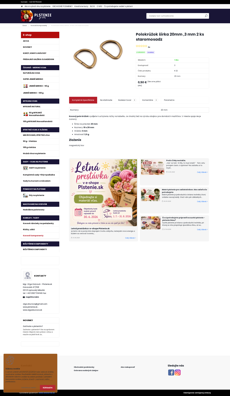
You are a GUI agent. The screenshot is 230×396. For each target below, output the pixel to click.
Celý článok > (130, 238)
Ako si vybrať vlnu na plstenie (37, 6)
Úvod (25, 25)
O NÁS (99, 6)
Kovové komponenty (39, 25)
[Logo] (37, 16)
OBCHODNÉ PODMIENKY (62, 6)
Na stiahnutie (106, 100)
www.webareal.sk (47, 393)
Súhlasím (47, 387)
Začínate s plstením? (33, 326)
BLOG (92, 6)
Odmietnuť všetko (28, 388)
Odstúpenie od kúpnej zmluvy (197, 393)
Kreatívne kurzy (81, 6)
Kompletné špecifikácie (83, 100)
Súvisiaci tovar (126, 100)
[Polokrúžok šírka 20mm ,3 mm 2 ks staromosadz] (98, 54)
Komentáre (149, 100)
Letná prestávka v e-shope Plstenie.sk (90, 228)
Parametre (169, 100)
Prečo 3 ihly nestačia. (176, 160)
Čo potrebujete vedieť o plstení (118, 6)
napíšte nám (32, 297)
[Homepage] (22, 6)
